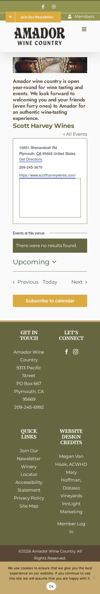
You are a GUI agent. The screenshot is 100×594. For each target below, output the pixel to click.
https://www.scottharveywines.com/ (47, 175)
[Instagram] (75, 351)
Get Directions (30, 159)
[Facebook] (66, 351)
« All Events (75, 134)
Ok (51, 586)
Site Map (28, 506)
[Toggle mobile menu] (84, 29)
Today (50, 282)
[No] (93, 577)
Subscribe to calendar (50, 300)
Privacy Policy (29, 498)
